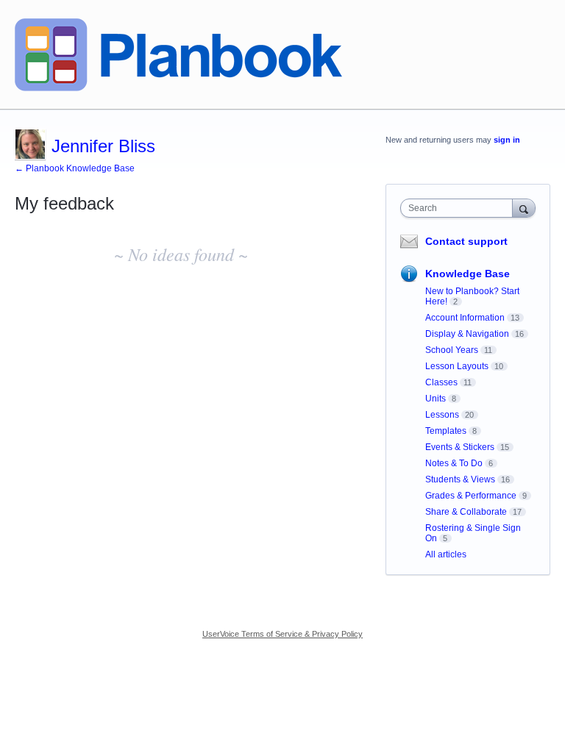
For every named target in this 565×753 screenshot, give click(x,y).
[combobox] (460, 208)
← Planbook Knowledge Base (75, 168)
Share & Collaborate (466, 512)
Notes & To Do (454, 463)
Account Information (465, 318)
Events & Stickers (459, 447)
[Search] (524, 208)
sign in (507, 139)
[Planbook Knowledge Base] (178, 54)
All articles (445, 554)
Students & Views (460, 479)
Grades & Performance (470, 495)
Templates (445, 431)
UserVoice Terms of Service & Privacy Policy (282, 633)
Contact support (466, 241)
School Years (451, 350)
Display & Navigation (467, 334)
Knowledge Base (467, 273)
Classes (441, 382)
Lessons (442, 415)
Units (435, 398)
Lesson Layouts (456, 366)
